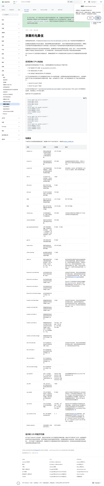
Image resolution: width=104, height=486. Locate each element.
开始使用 (11, 9)
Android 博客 (53, 467)
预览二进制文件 (26, 469)
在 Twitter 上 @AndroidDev (56, 464)
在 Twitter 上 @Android (55, 462)
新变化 (3, 9)
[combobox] (74, 1)
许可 (41, 482)
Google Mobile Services (82, 471)
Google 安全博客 (54, 469)
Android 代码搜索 (25, 2)
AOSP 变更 (34, 23)
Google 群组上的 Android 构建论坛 (58, 474)
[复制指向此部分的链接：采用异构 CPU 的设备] (44, 62)
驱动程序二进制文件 (27, 474)
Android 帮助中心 (81, 462)
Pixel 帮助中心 (80, 464)
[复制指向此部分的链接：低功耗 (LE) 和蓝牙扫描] (45, 434)
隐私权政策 (46, 482)
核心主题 (26, 9)
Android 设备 (44, 9)
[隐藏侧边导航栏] (18, 483)
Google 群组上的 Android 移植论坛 (58, 476)
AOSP (26, 30)
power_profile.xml (68, 141)
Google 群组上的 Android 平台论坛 (58, 471)
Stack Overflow (80, 474)
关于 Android (25, 482)
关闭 (90, 18)
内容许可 (37, 450)
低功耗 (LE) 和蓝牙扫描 (76, 277)
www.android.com (81, 469)
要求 (23, 464)
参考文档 (60, 9)
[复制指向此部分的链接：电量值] (32, 138)
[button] (9, 24)
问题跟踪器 (79, 476)
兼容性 (34, 9)
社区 (31, 482)
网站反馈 (52, 482)
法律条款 (36, 482)
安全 (19, 9)
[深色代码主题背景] (84, 98)
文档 (14, 2)
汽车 (53, 9)
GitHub (24, 476)
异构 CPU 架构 (75, 413)
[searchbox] (10, 14)
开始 (98, 18)
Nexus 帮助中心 (80, 467)
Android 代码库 (26, 462)
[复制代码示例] (86, 98)
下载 (23, 467)
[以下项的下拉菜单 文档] (17, 2)
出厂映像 (24, 471)
